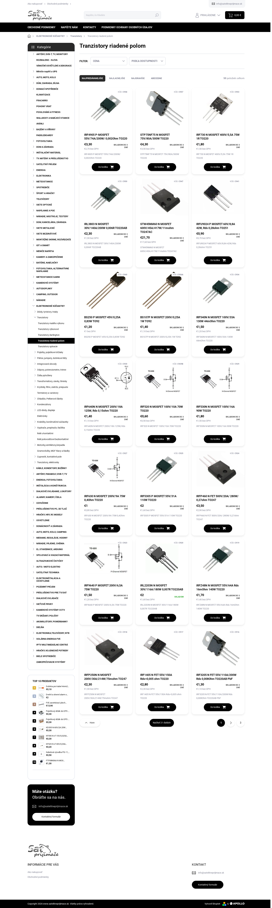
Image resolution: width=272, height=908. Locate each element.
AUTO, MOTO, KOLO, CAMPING (51, 532)
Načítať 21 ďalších (162, 722)
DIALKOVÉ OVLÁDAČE (47, 598)
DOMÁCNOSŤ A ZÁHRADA (49, 526)
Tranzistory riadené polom (51, 341)
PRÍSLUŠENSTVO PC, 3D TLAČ (51, 509)
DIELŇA (40, 627)
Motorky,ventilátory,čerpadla (51, 445)
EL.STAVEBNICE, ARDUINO (49, 549)
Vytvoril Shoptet (212, 903)
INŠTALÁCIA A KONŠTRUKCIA (51, 485)
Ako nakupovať (35, 4)
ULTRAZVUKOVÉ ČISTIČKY (49, 561)
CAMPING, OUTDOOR (47, 294)
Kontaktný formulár (51, 816)
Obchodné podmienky (57, 4)
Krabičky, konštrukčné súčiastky (52, 422)
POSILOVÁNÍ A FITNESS (48, 112)
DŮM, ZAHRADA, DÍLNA (47, 83)
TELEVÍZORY (42, 199)
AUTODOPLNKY (44, 288)
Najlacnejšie (117, 78)
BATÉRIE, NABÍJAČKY (47, 262)
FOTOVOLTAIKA (44, 141)
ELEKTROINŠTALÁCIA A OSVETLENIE (48, 579)
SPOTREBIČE (42, 187)
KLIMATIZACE (43, 94)
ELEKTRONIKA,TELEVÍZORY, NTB (52, 633)
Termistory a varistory (47, 393)
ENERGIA (40, 170)
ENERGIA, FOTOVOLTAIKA (49, 480)
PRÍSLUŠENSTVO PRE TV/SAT (51, 592)
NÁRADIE (40, 300)
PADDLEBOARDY (44, 135)
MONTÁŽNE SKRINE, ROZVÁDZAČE (53, 239)
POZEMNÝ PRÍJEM (45, 586)
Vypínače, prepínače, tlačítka (51, 427)
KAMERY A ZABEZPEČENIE (49, 257)
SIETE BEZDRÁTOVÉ (46, 233)
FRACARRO (42, 100)
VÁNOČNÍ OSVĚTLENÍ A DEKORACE (54, 65)
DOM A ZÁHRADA (45, 147)
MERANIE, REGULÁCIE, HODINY (52, 538)
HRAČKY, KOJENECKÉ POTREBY (52, 650)
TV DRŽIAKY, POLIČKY (47, 615)
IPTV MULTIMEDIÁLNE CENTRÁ (52, 644)
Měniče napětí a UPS (46, 71)
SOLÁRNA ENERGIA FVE (48, 639)
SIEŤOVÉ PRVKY (44, 604)
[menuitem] (43, 27)
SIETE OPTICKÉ (44, 204)
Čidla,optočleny (44, 375)
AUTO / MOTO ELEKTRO (48, 566)
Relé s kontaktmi (45, 433)
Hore (92, 722)
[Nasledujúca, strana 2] (231, 723)
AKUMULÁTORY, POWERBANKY (52, 621)
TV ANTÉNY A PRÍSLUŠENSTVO (52, 158)
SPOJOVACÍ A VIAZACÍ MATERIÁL (53, 555)
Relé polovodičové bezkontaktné (52, 439)
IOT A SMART (43, 245)
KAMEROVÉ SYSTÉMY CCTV (50, 610)
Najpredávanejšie (92, 78)
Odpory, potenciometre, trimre (51, 369)
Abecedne (156, 78)
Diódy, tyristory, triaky (47, 312)
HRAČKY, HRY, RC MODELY (49, 514)
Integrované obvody (47, 364)
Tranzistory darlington (49, 335)
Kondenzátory (44, 404)
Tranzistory (42, 317)
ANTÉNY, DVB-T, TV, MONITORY (52, 54)
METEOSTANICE (44, 181)
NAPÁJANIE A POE (45, 210)
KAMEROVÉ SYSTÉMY (47, 283)
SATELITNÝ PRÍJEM (46, 164)
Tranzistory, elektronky (48, 462)
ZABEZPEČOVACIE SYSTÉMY (50, 662)
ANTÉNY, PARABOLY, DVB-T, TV (51, 474)
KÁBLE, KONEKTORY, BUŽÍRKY (51, 468)
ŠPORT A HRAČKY (45, 193)
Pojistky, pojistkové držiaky (50, 352)
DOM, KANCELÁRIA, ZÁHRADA (51, 222)
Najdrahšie (138, 78)
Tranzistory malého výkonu (51, 323)
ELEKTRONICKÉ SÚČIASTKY (50, 306)
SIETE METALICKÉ (45, 228)
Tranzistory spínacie (47, 346)
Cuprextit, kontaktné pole (49, 456)
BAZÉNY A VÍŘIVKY (45, 129)
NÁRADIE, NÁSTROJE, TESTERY (52, 216)
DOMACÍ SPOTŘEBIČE (47, 89)
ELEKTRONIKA (43, 175)
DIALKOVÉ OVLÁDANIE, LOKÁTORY (53, 491)
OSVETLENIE (42, 520)
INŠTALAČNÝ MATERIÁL (48, 152)
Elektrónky (42, 416)
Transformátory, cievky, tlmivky (52, 381)
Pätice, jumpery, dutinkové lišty (52, 358)
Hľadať (156, 15)
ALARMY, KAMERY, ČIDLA (48, 497)
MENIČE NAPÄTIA (45, 251)
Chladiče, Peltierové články (50, 398)
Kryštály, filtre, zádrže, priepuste (52, 387)
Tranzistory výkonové (48, 329)
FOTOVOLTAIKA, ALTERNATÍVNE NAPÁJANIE (52, 269)
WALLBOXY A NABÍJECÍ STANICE (52, 118)
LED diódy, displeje (46, 410)
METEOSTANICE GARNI (48, 277)
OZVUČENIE (42, 503)
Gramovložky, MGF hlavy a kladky (53, 451)
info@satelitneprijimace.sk (53, 806)
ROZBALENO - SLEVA (46, 60)
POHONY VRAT (43, 106)
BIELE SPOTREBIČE (46, 656)
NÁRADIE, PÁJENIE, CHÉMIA (50, 543)
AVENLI (40, 123)
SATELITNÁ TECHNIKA (47, 572)
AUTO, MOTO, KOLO (46, 77)
